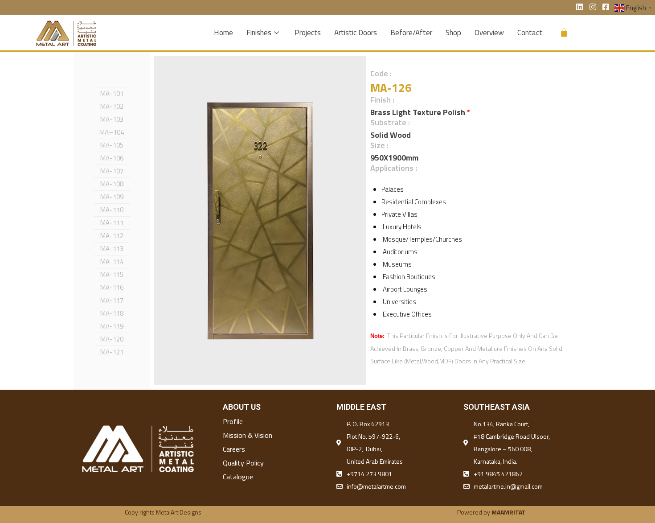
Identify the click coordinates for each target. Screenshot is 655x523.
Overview (489, 32)
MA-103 (111, 119)
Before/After (411, 32)
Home (223, 32)
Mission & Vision (247, 435)
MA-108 (111, 184)
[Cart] (564, 32)
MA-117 (111, 300)
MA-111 (111, 223)
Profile (233, 421)
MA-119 (111, 326)
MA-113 (111, 248)
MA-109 (111, 197)
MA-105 (111, 145)
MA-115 (111, 274)
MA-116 (111, 287)
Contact (529, 32)
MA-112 (111, 236)
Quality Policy (243, 462)
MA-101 (111, 93)
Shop (453, 32)
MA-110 (111, 210)
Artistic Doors (355, 32)
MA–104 (111, 132)
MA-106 (111, 158)
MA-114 (111, 261)
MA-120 (111, 339)
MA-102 (111, 106)
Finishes (258, 32)
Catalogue (238, 476)
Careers (234, 449)
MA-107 (111, 171)
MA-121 (111, 352)
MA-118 (111, 313)
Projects (308, 32)
